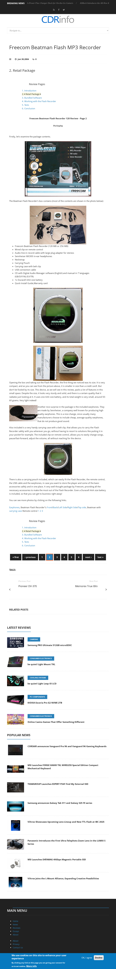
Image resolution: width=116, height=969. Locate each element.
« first (16, 557)
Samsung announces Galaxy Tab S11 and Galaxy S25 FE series (60, 803)
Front (49, 507)
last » (100, 557)
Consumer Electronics (41, 658)
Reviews (16, 928)
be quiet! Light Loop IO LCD (42, 683)
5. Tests (25, 104)
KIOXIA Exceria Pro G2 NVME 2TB (45, 702)
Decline (98, 957)
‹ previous (30, 557)
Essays (16, 931)
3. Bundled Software (32, 97)
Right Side (72, 507)
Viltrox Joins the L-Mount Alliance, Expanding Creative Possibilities (63, 878)
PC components (37, 697)
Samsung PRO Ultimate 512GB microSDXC (50, 645)
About (15, 934)
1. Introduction (29, 90)
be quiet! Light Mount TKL (41, 664)
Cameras (34, 639)
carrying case (15, 510)
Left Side (62, 507)
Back (55, 507)
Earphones (14, 507)
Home (15, 921)
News (15, 924)
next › (88, 557)
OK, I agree (86, 957)
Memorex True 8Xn (86, 586)
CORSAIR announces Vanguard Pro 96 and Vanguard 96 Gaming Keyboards (67, 746)
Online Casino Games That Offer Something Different (56, 722)
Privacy (16, 944)
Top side (82, 507)
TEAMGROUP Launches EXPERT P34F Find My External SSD (58, 784)
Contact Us (18, 947)
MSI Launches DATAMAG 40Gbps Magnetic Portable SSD (57, 859)
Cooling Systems (38, 678)
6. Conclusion (28, 108)
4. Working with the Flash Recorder (39, 101)
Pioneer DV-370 (27, 586)
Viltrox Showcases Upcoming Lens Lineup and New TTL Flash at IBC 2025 (66, 821)
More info (31, 966)
